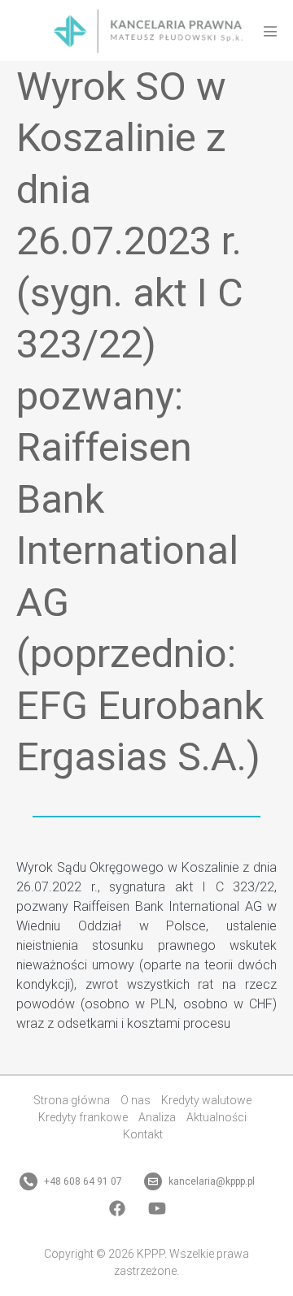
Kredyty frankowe (83, 1117)
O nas (135, 1100)
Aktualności (216, 1117)
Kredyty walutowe (206, 1100)
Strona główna (71, 1100)
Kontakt (143, 1134)
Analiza (157, 1117)
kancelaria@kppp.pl (210, 1181)
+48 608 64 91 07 (82, 1181)
